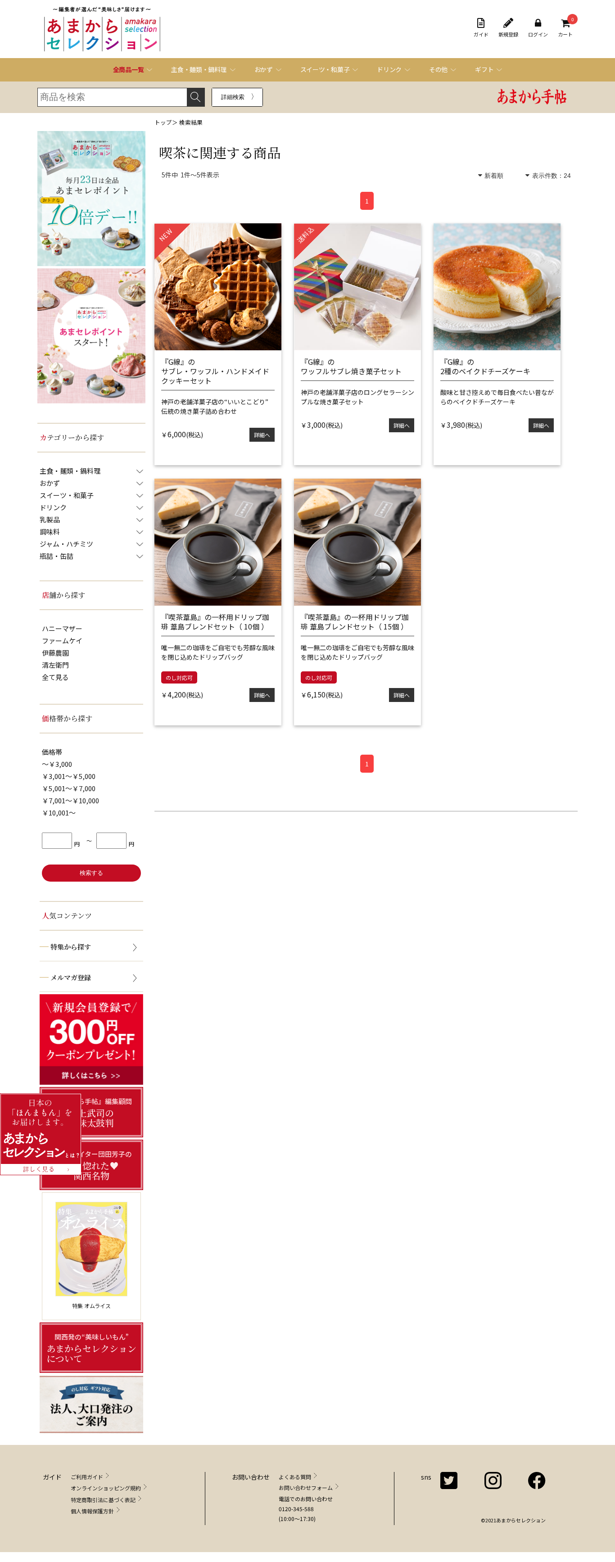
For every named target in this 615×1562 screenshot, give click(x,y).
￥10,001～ (59, 812)
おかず (50, 483)
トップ (163, 122)
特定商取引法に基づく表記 (103, 1499)
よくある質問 (295, 1477)
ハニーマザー (62, 628)
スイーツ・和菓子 (67, 495)
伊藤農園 (55, 652)
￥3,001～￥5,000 (68, 776)
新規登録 (508, 34)
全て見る (55, 677)
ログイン (538, 34)
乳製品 (50, 519)
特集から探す (70, 946)
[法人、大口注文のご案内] (91, 1404)
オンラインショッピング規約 (106, 1488)
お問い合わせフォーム (306, 1487)
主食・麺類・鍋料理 (70, 470)
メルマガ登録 (70, 977)
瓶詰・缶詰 (56, 556)
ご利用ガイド (87, 1477)
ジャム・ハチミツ (66, 543)
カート (565, 28)
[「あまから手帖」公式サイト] (532, 97)
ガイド (481, 34)
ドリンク (53, 507)
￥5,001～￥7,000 (68, 788)
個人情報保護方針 (92, 1511)
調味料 (50, 531)
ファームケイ (62, 640)
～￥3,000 (57, 764)
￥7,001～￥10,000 (70, 800)
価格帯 (52, 751)
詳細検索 (232, 97)
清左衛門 (55, 665)
